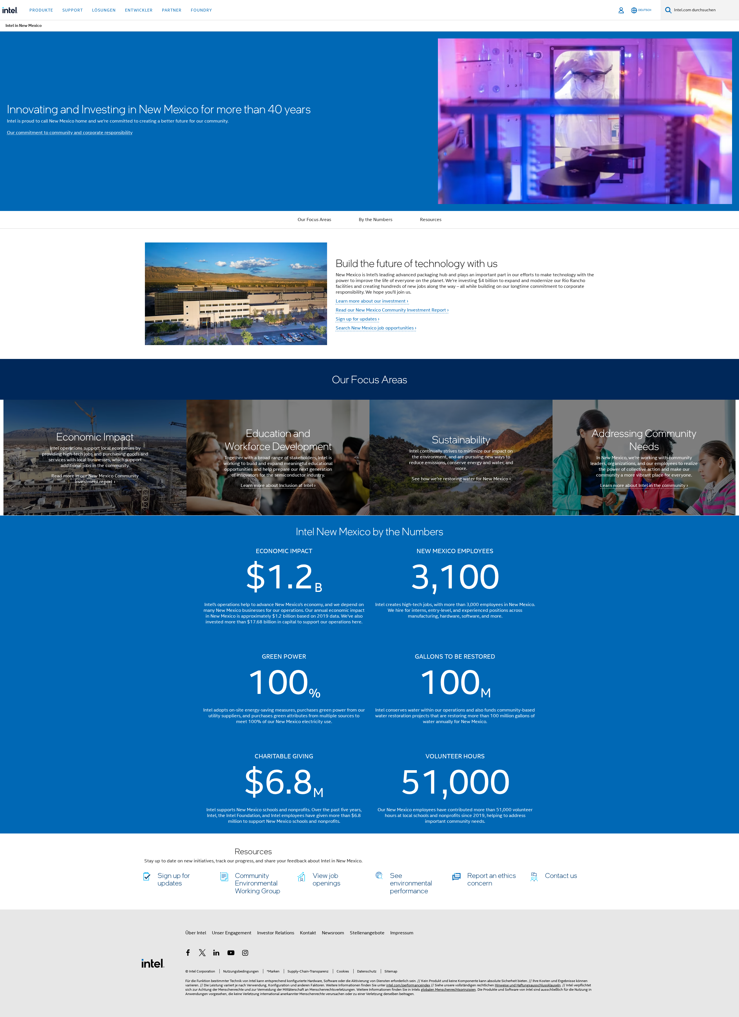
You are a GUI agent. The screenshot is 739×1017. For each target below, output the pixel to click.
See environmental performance (411, 883)
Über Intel (195, 933)
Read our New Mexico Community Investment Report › (392, 310)
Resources (430, 220)
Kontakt (308, 933)
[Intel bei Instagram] (245, 954)
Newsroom (333, 933)
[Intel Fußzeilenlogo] (153, 963)
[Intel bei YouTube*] (231, 954)
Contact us (561, 875)
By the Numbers (375, 220)
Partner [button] (172, 10)
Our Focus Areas (314, 220)
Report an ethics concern (491, 879)
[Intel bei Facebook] (188, 954)
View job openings (326, 879)
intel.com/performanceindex (408, 985)
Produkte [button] (41, 10)
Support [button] (72, 10)
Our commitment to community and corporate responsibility (70, 133)
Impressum (401, 933)
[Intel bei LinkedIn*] (216, 954)
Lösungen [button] (104, 10)
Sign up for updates (174, 879)
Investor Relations (275, 933)
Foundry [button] (201, 10)
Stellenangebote (367, 933)
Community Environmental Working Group (257, 883)
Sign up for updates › (357, 319)
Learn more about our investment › (372, 301)
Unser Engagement (231, 933)
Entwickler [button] (139, 10)
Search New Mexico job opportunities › (376, 328)
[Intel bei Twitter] (202, 954)
